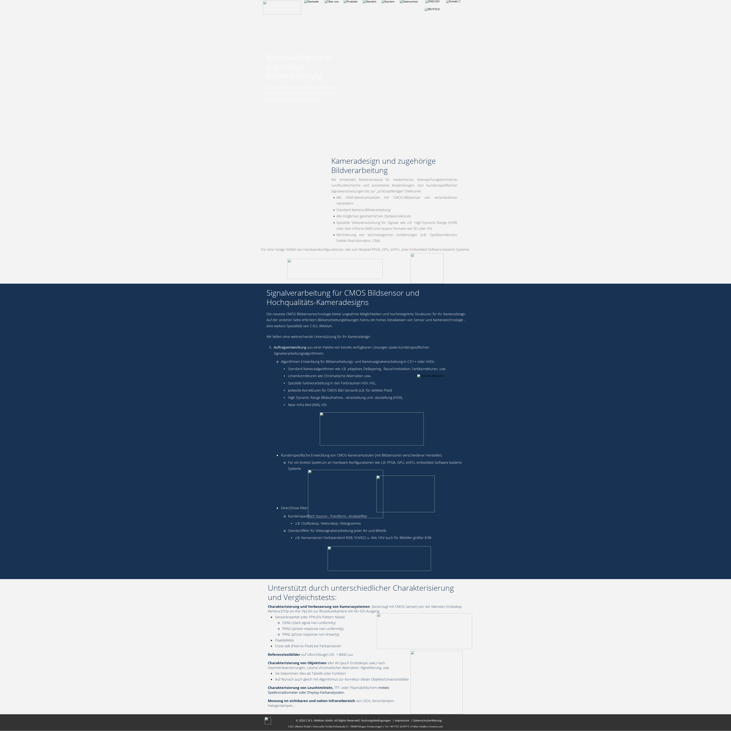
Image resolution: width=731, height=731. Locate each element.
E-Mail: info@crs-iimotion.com (427, 726)
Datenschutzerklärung (427, 720)
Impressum (402, 720)
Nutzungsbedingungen (376, 720)
